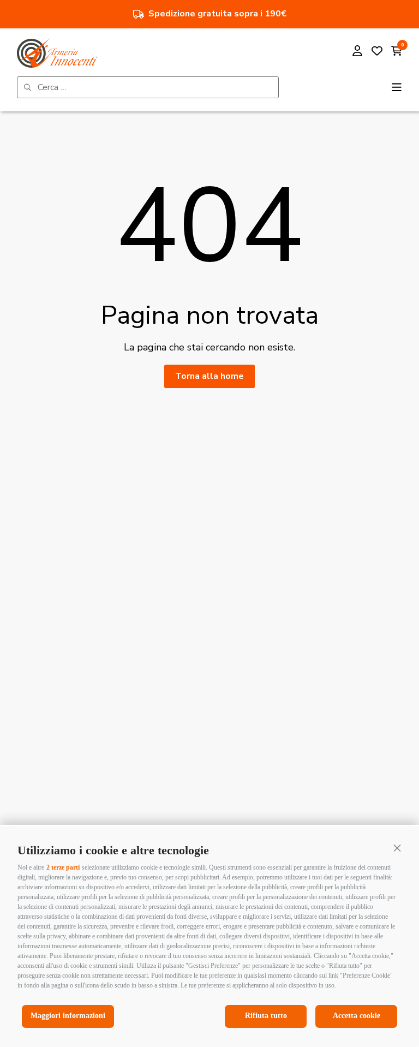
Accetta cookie (356, 1016)
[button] (397, 847)
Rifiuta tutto (266, 1016)
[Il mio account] (357, 52)
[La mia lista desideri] (377, 52)
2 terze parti (63, 867)
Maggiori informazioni (68, 1016)
